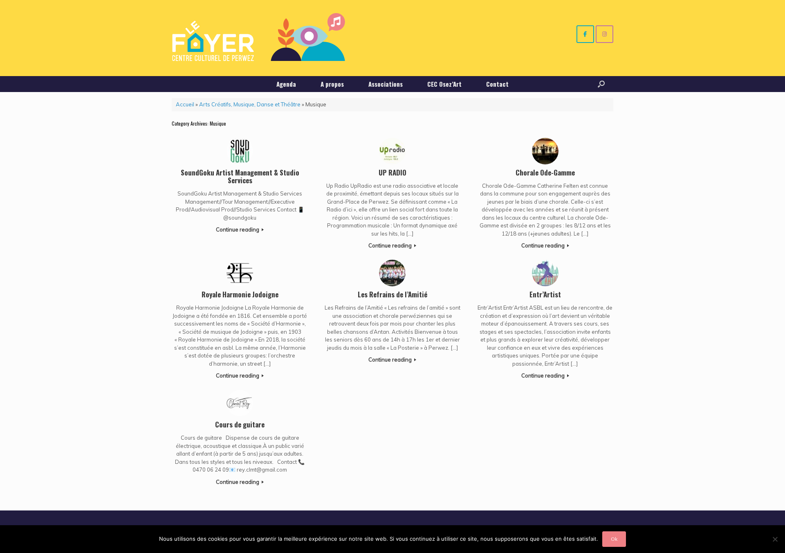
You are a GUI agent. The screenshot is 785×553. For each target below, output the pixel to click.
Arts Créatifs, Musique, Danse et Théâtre (250, 104)
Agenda (286, 83)
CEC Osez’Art (444, 83)
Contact (497, 83)
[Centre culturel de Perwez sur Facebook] (585, 34)
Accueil (185, 104)
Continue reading (238, 229)
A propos (332, 83)
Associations (385, 83)
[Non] (775, 539)
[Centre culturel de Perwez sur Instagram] (604, 34)
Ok (614, 539)
